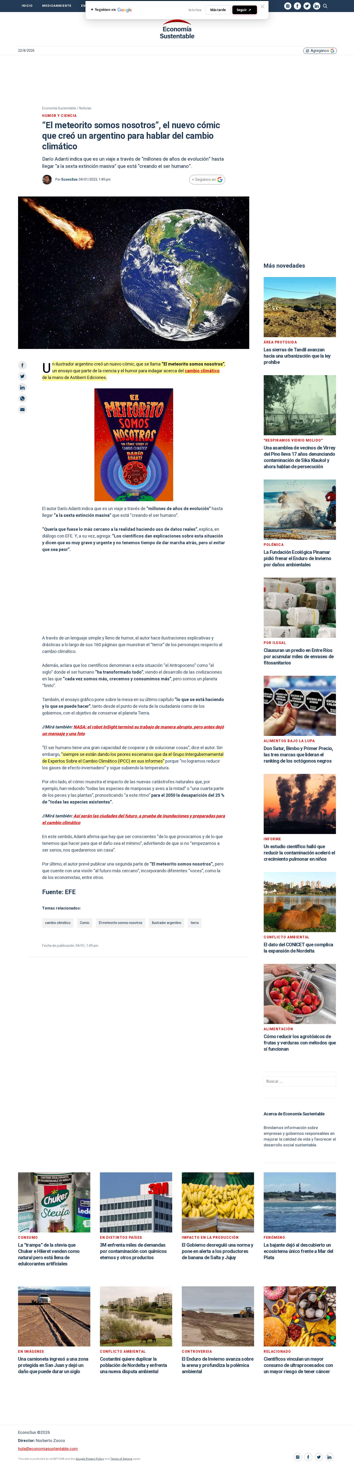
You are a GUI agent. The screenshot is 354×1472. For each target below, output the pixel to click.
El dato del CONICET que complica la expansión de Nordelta (298, 947)
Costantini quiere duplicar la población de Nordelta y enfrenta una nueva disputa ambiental (133, 1365)
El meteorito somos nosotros (120, 922)
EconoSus (69, 179)
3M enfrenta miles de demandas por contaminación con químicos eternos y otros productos (133, 1251)
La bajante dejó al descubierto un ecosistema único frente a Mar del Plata (298, 1251)
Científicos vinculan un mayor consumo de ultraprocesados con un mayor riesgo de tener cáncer (298, 1365)
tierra (195, 922)
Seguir (244, 9)
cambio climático (202, 371)
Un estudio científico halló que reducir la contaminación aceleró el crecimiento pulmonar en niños (299, 853)
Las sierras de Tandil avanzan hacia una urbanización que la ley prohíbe (297, 356)
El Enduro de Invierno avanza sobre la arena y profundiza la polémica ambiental (218, 1365)
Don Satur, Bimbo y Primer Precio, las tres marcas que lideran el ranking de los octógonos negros (298, 754)
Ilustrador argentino (166, 922)
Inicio (27, 6)
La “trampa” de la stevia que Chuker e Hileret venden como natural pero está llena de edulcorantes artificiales (48, 1254)
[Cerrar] (262, 6)
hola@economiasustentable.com (48, 1449)
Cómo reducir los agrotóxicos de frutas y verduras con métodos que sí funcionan (300, 1043)
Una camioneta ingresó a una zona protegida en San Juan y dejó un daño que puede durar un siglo (53, 1365)
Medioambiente (57, 6)
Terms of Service (121, 1459)
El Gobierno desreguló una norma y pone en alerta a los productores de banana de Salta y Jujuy (217, 1251)
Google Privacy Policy (90, 1459)
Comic (85, 922)
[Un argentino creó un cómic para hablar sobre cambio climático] (177, 29)
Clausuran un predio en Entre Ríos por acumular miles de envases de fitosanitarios (299, 656)
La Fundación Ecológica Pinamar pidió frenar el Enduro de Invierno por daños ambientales (297, 558)
